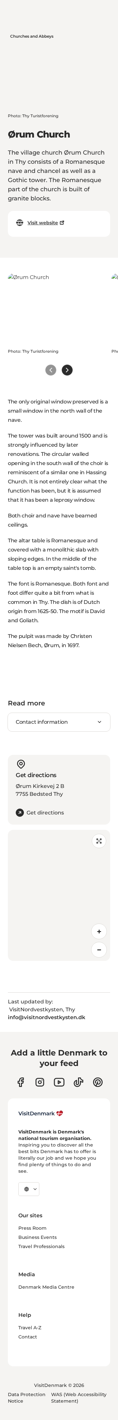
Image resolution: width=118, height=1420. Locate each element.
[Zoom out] (99, 950)
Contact (27, 1337)
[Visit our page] (40, 1082)
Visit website (43, 223)
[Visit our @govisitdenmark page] (78, 1082)
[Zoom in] (99, 931)
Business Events (37, 1237)
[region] (59, 895)
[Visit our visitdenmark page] (59, 1082)
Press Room (32, 1228)
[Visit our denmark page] (20, 1082)
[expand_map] (99, 841)
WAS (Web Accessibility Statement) (79, 1398)
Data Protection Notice (27, 1398)
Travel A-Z (29, 1328)
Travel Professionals (41, 1246)
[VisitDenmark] (40, 1113)
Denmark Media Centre (46, 1287)
